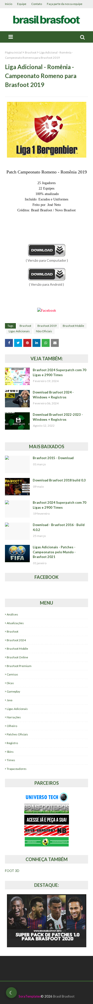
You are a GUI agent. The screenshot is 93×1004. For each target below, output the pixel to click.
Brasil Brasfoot (63, 996)
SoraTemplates (30, 996)
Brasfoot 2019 (47, 326)
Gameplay (13, 691)
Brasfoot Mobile (73, 326)
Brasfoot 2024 (16, 640)
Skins (10, 751)
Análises (12, 614)
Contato (36, 4)
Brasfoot (30, 52)
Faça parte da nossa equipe (64, 4)
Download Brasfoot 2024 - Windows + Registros (53, 394)
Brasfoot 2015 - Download (53, 458)
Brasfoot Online (17, 657)
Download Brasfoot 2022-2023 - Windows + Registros (58, 417)
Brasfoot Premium (19, 666)
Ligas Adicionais (19, 331)
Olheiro (12, 726)
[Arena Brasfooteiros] (46, 812)
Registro (12, 743)
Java (9, 700)
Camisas (12, 674)
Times (11, 760)
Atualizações (15, 623)
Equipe (21, 4)
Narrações (14, 717)
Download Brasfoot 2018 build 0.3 (59, 480)
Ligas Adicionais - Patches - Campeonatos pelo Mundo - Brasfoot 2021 (54, 552)
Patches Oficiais (17, 734)
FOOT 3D (12, 871)
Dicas (10, 683)
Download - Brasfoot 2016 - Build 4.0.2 (59, 527)
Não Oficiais (44, 331)
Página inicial (13, 52)
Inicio (8, 4)
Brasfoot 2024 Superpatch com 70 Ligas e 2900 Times (59, 372)
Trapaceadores (17, 769)
